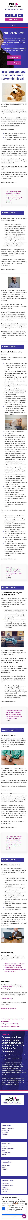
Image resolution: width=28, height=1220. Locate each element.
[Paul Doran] (14, 282)
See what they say (6, 998)
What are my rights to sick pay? (14, 964)
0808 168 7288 (14, 57)
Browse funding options (8, 1008)
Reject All (14, 1217)
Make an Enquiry (14, 19)
